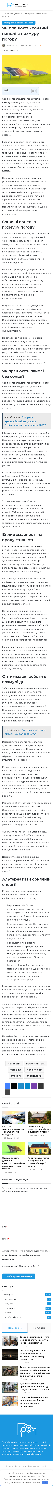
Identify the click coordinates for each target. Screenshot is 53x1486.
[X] (14, 1086)
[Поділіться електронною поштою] (41, 1086)
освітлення (35, 1069)
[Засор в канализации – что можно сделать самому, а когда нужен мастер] (10, 1341)
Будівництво (10, 1308)
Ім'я (4, 1227)
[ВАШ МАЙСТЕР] (18, 5)
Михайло (10, 46)
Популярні (39, 1328)
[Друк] (7, 1092)
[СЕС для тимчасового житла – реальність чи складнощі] (13, 1117)
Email (5, 1239)
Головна (8, 13)
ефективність (36, 1063)
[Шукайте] (49, 6)
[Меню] (3, 6)
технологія (35, 1075)
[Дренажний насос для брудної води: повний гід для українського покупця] (10, 1387)
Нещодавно (15, 1328)
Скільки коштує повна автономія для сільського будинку (39, 1129)
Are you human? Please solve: (17, 1266)
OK (45, 1482)
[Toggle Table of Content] (32, 91)
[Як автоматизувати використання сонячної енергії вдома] (39, 1148)
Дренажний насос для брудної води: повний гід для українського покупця (34, 1386)
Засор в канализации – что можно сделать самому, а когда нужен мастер (34, 1340)
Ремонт (7, 1313)
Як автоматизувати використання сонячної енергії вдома (38, 1162)
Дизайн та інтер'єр (13, 1317)
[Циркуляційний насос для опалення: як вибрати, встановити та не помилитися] (10, 1401)
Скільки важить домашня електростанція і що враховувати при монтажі (13, 1163)
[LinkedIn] (21, 1086)
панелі (17, 1075)
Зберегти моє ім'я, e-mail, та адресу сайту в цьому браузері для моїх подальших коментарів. (26, 1255)
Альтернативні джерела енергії (19, 23)
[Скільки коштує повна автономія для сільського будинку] (39, 1117)
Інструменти (10, 1299)
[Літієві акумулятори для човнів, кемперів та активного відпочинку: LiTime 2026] (10, 1354)
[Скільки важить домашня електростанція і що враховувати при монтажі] (13, 1148)
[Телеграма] (27, 1086)
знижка (16, 1069)
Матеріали (9, 1294)
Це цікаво (17, 13)
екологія (14, 1063)
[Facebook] (7, 1086)
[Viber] (34, 1086)
